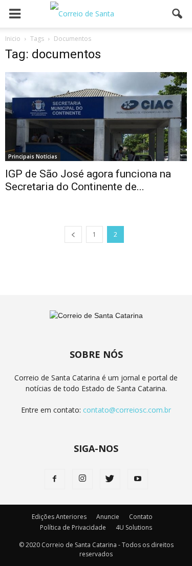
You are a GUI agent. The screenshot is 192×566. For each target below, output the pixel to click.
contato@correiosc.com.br (127, 410)
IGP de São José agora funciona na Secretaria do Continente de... (88, 180)
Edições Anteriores (59, 516)
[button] (177, 14)
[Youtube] (137, 479)
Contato (141, 516)
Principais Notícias (32, 156)
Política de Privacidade (73, 527)
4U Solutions (134, 527)
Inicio (12, 38)
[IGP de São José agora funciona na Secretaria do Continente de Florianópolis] (96, 116)
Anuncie (107, 516)
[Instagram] (82, 479)
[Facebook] (55, 479)
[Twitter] (110, 479)
